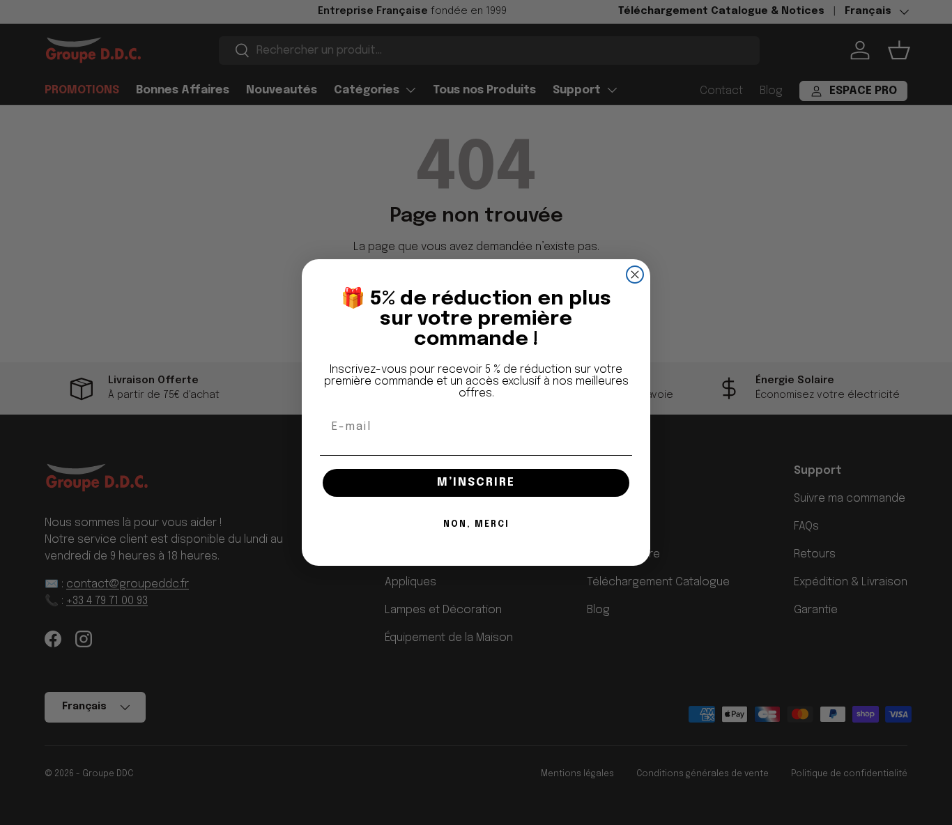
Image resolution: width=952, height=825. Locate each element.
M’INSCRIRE (476, 482)
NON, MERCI (476, 525)
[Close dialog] (635, 274)
